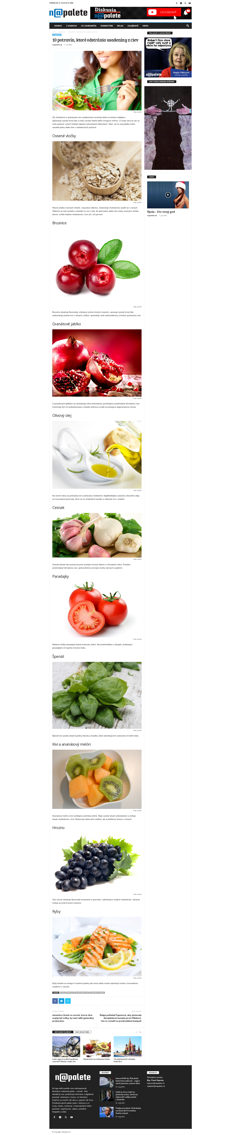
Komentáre (107, 25)
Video (145, 25)
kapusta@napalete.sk (156, 1083)
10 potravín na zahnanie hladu (96, 1059)
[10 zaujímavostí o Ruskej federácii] (128, 1046)
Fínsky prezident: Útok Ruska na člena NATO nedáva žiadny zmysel (128, 1110)
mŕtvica (70, 993)
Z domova (71, 25)
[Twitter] (185, 3)
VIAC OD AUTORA (82, 1032)
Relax (120, 25)
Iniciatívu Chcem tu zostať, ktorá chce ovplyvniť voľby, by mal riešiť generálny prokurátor (73, 1018)
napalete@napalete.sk (156, 1086)
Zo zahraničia (88, 25)
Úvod (54, 32)
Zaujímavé (132, 25)
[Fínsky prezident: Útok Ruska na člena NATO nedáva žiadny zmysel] (107, 1112)
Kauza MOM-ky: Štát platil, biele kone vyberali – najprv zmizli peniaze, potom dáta (128, 1081)
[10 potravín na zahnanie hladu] (97, 1046)
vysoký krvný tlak (82, 993)
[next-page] (140, 1032)
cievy (63, 993)
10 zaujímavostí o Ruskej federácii (124, 1060)
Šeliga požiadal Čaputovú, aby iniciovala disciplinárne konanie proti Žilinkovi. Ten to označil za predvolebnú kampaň (120, 1018)
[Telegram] (181, 3)
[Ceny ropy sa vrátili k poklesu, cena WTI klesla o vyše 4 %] (66, 1046)
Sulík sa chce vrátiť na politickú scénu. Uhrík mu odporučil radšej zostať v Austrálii (127, 1096)
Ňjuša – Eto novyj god (161, 212)
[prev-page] (136, 1032)
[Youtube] (189, 3)
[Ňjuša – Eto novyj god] (168, 194)
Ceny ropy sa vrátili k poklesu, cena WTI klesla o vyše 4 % (65, 1060)
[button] (188, 26)
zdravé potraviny (97, 993)
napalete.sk (57, 45)
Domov (58, 25)
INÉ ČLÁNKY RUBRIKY (63, 1032)
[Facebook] (176, 3)
